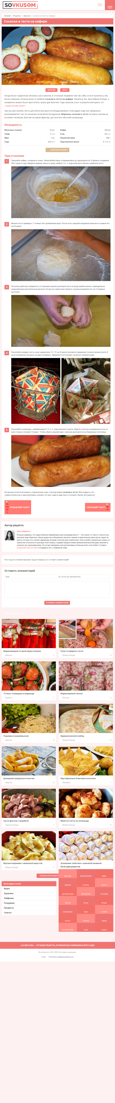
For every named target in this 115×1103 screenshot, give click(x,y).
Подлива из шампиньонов (16, 736)
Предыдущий (20, 507)
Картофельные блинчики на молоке (78, 778)
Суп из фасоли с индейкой (16, 821)
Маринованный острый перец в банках (22, 651)
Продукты (9, 908)
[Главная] (20, 5)
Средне (62, 82)
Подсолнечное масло (69, 142)
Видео (7, 888)
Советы (8, 912)
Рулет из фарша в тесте (72, 651)
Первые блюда (11, 825)
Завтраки (66, 782)
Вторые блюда (68, 655)
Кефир (63, 130)
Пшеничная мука (67, 138)
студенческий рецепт (14, 105)
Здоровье (8, 893)
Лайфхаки (9, 898)
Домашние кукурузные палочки (18, 778)
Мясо (64, 90)
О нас (44, 957)
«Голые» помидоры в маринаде (18, 693)
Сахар (7, 134)
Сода (6, 142)
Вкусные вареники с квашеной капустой (22, 863)
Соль (62, 134)
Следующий (95, 507)
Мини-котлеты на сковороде (75, 821)
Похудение (9, 903)
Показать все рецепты (50, 876)
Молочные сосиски (13, 130)
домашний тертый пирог (27, 548)
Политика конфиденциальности (61, 957)
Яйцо (6, 138)
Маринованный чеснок (72, 693)
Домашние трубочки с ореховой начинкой (81, 863)
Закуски (26, 16)
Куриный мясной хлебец (72, 736)
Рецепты (17, 16)
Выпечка (51, 90)
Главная (7, 16)
